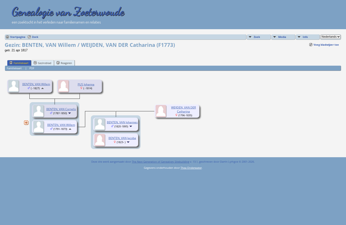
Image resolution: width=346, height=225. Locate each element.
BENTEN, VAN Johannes (122, 122)
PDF (31, 68)
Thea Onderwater (191, 167)
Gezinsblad (44, 63)
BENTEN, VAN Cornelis (61, 109)
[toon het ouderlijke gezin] (42, 88)
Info (305, 37)
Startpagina (17, 37)
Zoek (35, 37)
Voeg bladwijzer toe (326, 44)
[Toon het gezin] (70, 113)
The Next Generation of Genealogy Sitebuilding (160, 161)
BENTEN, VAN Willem (36, 84)
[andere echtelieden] (26, 122)
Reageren (66, 63)
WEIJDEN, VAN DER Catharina (183, 109)
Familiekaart (21, 63)
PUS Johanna (86, 84)
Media (282, 37)
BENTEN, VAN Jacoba (122, 138)
